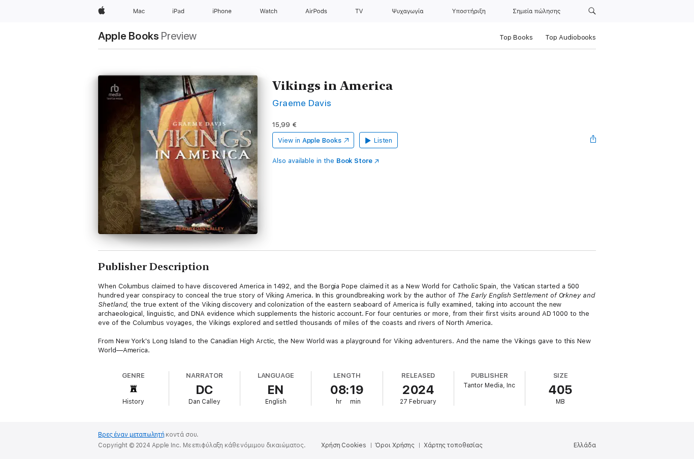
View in (309, 140)
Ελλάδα (585, 445)
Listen (383, 140)
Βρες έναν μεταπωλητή (131, 434)
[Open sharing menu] (593, 140)
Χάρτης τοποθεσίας (453, 445)
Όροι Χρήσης (395, 445)
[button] (592, 11)
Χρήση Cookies (343, 445)
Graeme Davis (302, 102)
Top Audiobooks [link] (570, 37)
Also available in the (322, 161)
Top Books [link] (516, 37)
